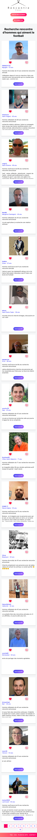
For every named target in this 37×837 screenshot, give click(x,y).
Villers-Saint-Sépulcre (9, 459)
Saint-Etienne (6, 165)
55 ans (14, 508)
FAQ (11, 835)
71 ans (20, 459)
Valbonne (5, 606)
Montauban (5, 655)
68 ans (9, 361)
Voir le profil (18, 84)
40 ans (19, 214)
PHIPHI (4, 261)
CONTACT (32, 835)
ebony (4, 310)
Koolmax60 (6, 457)
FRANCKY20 (6, 66)
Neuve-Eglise (6, 508)
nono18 (4, 751)
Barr (3, 704)
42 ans (12, 606)
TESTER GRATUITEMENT (18, 14)
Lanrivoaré (5, 802)
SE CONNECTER (18, 20)
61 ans (9, 263)
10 (20, 829)
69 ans (14, 165)
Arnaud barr (6, 702)
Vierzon (4, 753)
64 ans (13, 655)
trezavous (5, 114)
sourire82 (5, 653)
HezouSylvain (6, 604)
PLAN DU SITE (23, 835)
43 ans (8, 410)
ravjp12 (4, 163)
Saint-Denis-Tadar (8, 312)
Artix (3, 361)
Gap (3, 410)
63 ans (12, 802)
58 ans (17, 312)
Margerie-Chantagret (9, 214)
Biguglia (4, 67)
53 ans (11, 67)
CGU (15, 835)
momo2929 (6, 800)
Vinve (4, 555)
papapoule (5, 359)
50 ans (12, 557)
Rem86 (4, 212)
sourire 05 (5, 408)
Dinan (4, 263)
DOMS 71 (5, 506)
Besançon (5, 557)
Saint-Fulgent (6, 116)
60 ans (14, 116)
